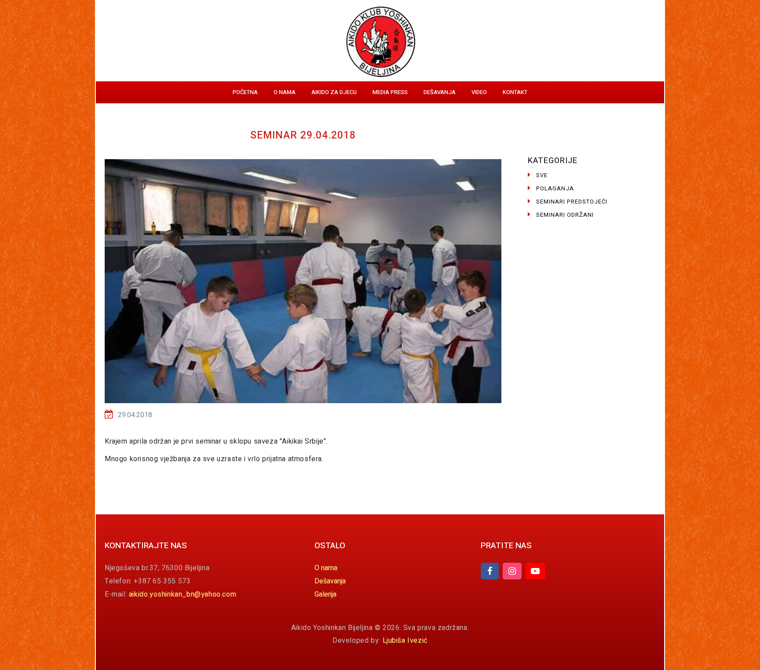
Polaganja (555, 188)
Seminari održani (565, 215)
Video (479, 92)
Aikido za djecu (334, 92)
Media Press (390, 92)
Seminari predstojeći (571, 201)
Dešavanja (440, 92)
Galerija (325, 594)
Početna (245, 92)
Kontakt (515, 92)
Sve (542, 175)
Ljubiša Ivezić (405, 640)
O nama (285, 92)
